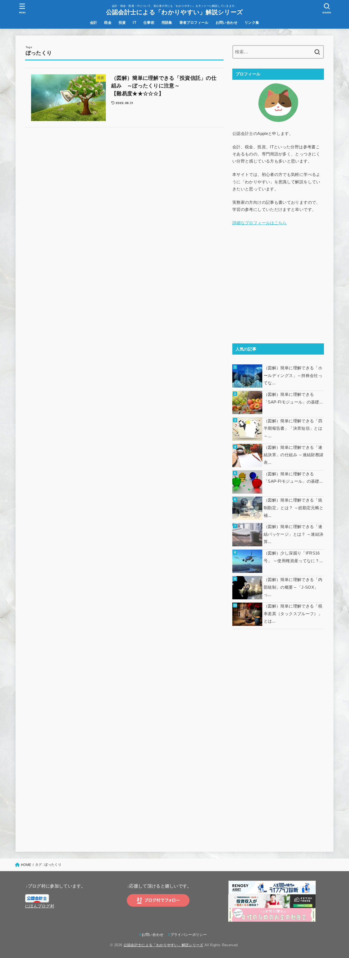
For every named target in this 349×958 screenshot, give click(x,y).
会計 (93, 22)
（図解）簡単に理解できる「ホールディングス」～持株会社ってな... (293, 375)
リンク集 (252, 22)
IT (134, 22)
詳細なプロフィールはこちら (259, 223)
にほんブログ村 (39, 906)
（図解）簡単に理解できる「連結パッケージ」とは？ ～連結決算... (293, 534)
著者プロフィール (194, 22)
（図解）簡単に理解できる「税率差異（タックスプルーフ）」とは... (293, 613)
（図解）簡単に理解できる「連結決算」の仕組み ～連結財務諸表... (293, 455)
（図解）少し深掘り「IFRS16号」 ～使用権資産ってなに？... (293, 557)
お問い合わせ (226, 22)
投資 (122, 22)
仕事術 (148, 22)
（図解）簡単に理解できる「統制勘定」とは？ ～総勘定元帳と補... (293, 507)
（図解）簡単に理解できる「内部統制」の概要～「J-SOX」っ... (293, 587)
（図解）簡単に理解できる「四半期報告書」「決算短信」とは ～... (294, 428)
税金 (108, 22)
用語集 (166, 22)
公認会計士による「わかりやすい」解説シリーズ (174, 11)
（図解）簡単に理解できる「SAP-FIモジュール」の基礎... (293, 398)
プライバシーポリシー (188, 935)
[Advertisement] (278, 295)
